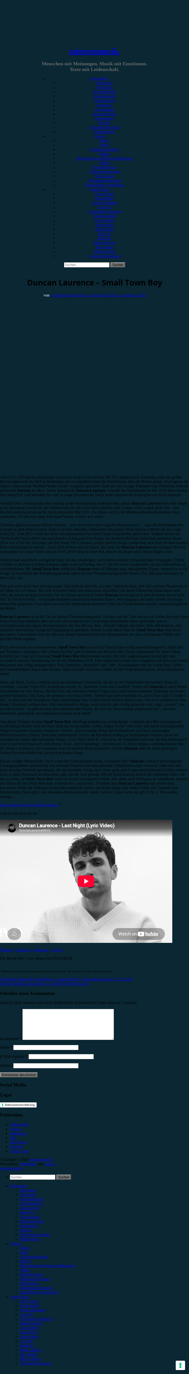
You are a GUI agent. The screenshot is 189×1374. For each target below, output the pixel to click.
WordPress (28, 1164)
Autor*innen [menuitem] (20, 1297)
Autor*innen (99, 189)
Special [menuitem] (25, 1230)
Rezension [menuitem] (28, 1190)
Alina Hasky (104, 198)
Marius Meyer (104, 243)
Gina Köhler (104, 220)
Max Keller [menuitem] (28, 1354)
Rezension (104, 83)
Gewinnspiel (104, 109)
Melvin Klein (104, 251)
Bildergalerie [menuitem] (30, 1239)
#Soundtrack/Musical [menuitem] (36, 1288)
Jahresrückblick (104, 114)
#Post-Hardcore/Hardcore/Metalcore (104, 158)
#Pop (104, 145)
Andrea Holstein (104, 203)
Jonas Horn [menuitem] (28, 1332)
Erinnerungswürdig (104, 127)
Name (6, 1047)
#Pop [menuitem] (24, 1252)
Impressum (18, 1133)
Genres (99, 136)
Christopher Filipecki (104, 212)
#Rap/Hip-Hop (104, 167)
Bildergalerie (104, 132)
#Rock (104, 141)
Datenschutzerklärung (20, 1105)
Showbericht (104, 101)
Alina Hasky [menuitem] (29, 1306)
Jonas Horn (104, 225)
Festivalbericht (104, 96)
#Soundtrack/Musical (104, 180)
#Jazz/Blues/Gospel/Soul (104, 185)
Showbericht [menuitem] (29, 1208)
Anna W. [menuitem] (27, 1314)
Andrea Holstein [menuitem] (32, 1310)
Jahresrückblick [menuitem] (32, 1221)
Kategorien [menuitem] (18, 1186)
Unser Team (104, 194)
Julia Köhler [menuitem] (29, 1337)
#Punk (104, 163)
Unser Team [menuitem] (29, 1301)
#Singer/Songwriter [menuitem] (35, 1279)
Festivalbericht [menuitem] (31, 1203)
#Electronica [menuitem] (29, 1283)
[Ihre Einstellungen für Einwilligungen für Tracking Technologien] (180, 1365)
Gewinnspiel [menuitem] (29, 1217)
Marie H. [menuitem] (27, 1345)
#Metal (104, 154)
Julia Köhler (104, 229)
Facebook (23, 950)
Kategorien (99, 78)
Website (6, 950)
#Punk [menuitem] (25, 1270)
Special (104, 123)
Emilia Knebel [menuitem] (31, 1323)
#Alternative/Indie (104, 149)
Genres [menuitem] (15, 1243)
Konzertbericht (104, 92)
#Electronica (104, 176)
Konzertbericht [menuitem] (31, 1199)
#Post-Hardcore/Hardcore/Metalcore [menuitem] (48, 1266)
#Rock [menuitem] (25, 1248)
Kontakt (16, 1147)
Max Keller (104, 247)
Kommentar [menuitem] (29, 1226)
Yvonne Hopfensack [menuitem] (35, 1363)
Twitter (57, 950)
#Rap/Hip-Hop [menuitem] (31, 1274)
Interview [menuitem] (27, 1212)
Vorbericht (104, 87)
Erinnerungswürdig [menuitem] (35, 1235)
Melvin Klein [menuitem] (30, 1359)
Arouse (49, 1164)
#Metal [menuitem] (25, 1261)
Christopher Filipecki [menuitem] (36, 1319)
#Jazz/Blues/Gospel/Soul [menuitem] (39, 1292)
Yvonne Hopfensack (104, 256)
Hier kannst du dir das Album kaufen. (29, 805)
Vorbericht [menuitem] (28, 1195)
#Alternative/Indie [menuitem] (34, 1257)
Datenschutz (19, 1124)
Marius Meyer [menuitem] (31, 1350)
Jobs (13, 1138)
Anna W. (104, 207)
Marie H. (104, 238)
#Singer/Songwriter (104, 172)
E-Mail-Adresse (14, 1056)
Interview (104, 105)
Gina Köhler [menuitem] (29, 1328)
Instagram (41, 950)
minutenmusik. (94, 51)
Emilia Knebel (104, 216)
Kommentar (104, 118)
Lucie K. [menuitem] (26, 1341)
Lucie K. (104, 234)
